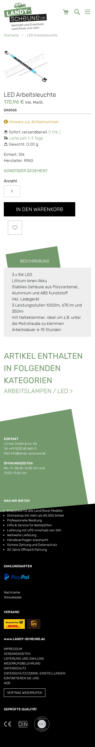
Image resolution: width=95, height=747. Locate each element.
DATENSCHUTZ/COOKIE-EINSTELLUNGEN (34, 673)
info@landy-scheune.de (28, 453)
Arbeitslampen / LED (36, 391)
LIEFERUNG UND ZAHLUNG (24, 658)
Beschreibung (34, 261)
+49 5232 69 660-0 (22, 448)
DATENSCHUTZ (15, 668)
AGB (7, 683)
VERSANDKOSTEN (17, 654)
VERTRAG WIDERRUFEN (24, 693)
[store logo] (25, 16)
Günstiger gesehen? (26, 170)
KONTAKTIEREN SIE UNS (21, 678)
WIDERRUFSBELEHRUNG (22, 663)
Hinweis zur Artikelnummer (33, 121)
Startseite (11, 35)
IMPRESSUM (13, 649)
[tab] (29, 261)
